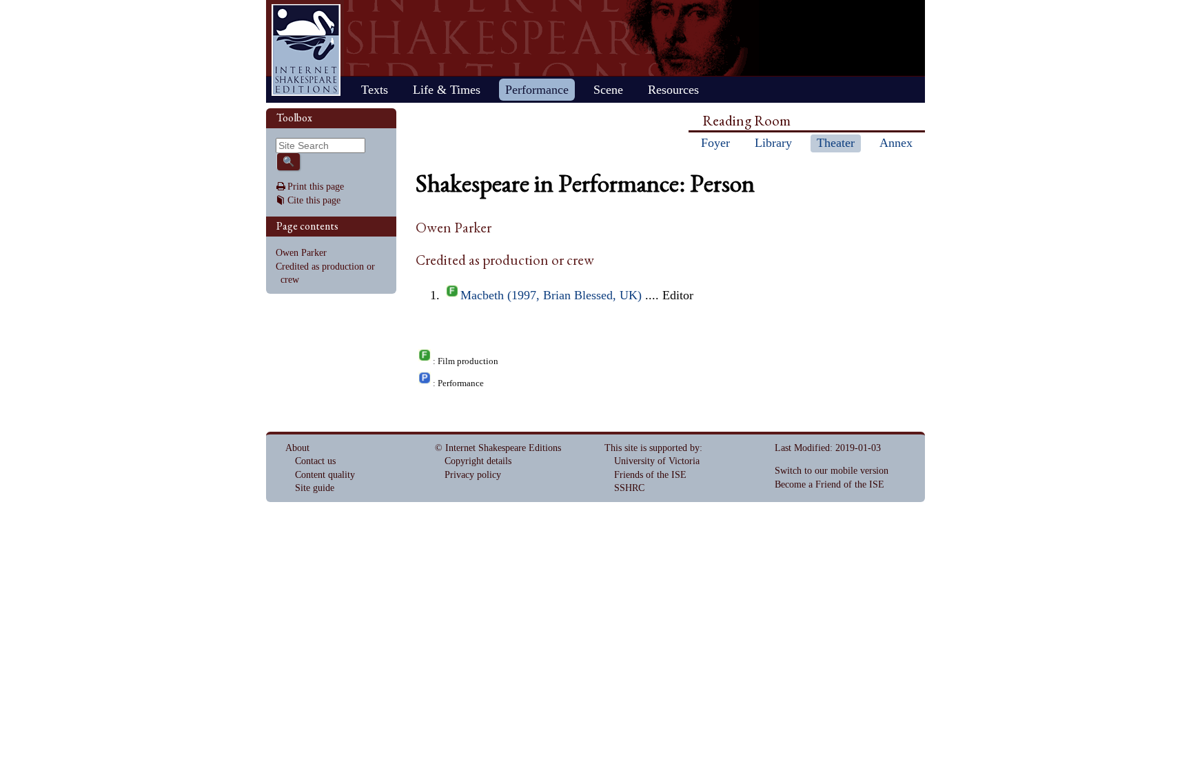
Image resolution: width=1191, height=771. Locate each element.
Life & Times (446, 90)
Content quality (325, 475)
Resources (673, 90)
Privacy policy (473, 475)
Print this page (315, 186)
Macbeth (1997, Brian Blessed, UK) (551, 295)
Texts (374, 90)
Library (773, 143)
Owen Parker (301, 253)
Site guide (314, 488)
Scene (608, 90)
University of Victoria (657, 461)
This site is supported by (652, 448)
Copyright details (478, 461)
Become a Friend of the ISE (829, 484)
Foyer (715, 143)
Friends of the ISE (650, 475)
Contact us (315, 461)
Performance (537, 90)
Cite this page (313, 200)
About (297, 448)
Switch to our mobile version (831, 470)
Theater (836, 143)
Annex (896, 143)
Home (306, 50)
